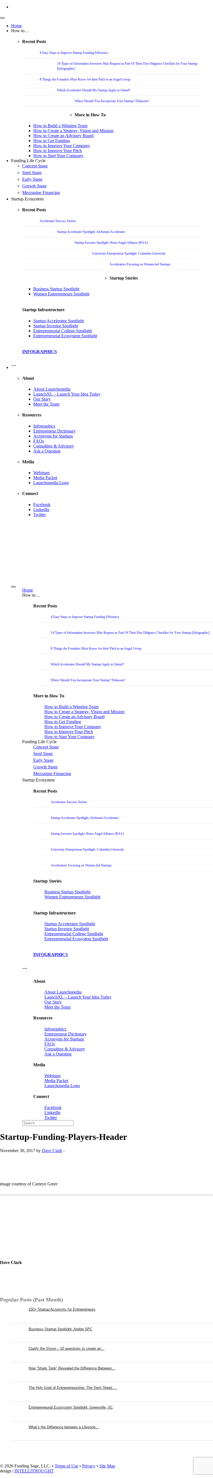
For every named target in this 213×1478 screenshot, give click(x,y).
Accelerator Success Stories (58, 221)
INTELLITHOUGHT (34, 1471)
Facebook (41, 504)
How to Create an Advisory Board (63, 135)
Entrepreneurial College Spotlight (62, 330)
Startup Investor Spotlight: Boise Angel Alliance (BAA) (111, 243)
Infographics (44, 426)
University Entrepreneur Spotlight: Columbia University (129, 253)
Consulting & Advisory (53, 446)
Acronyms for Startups (53, 436)
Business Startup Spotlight (56, 288)
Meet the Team (46, 404)
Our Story (42, 399)
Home (16, 25)
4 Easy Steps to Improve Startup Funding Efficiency (74, 53)
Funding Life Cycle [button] (28, 160)
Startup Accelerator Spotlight (58, 320)
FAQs (38, 441)
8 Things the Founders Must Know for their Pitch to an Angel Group (85, 79)
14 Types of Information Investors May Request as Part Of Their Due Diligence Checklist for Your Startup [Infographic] (130, 633)
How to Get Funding (51, 140)
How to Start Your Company (58, 155)
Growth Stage (34, 186)
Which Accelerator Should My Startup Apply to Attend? (93, 90)
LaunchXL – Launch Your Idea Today (66, 394)
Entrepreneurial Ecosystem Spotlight (65, 335)
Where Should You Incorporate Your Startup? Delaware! (112, 101)
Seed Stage (32, 172)
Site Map (107, 1466)
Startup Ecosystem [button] (27, 199)
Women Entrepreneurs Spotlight (61, 293)
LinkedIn (41, 509)
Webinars (41, 472)
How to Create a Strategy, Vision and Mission (73, 130)
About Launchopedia (51, 389)
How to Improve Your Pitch (57, 150)
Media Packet (45, 477)
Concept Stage (35, 166)
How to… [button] (20, 30)
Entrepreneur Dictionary (54, 431)
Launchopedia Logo (51, 482)
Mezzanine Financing (41, 192)
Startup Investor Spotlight (55, 325)
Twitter (39, 514)
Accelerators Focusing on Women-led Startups (140, 264)
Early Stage (32, 179)
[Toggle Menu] (2, 18)
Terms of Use (66, 1466)
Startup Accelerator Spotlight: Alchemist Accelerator (91, 232)
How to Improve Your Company (61, 145)
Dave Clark (52, 1150)
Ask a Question (46, 451)
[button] (13, 367)
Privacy (88, 1466)
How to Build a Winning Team (60, 125)
